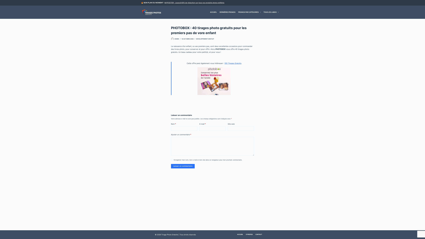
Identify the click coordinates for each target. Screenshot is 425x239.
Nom (173, 124)
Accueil (213, 12)
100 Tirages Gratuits (232, 63)
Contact (258, 234)
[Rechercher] (283, 12)
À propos (249, 234)
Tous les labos (270, 12)
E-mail (202, 124)
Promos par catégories (248, 12)
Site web (231, 124)
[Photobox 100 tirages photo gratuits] (214, 81)
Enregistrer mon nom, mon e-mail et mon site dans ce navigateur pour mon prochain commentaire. (208, 160)
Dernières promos (227, 12)
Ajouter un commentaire (181, 135)
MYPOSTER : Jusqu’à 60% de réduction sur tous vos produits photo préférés (194, 3)
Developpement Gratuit (205, 39)
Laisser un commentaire (182, 166)
